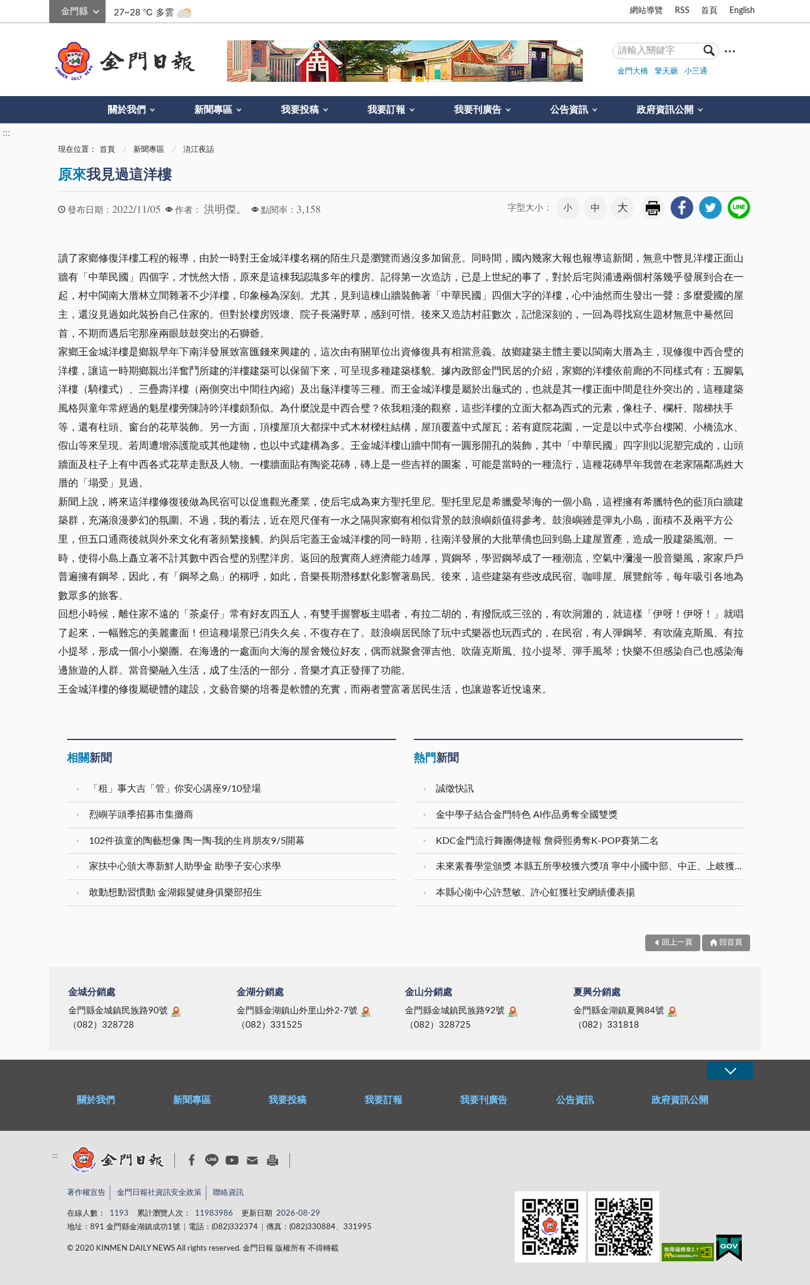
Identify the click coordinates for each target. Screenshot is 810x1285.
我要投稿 (300, 109)
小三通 (695, 71)
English (742, 11)
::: (55, 9)
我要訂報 (387, 109)
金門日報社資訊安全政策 (159, 1193)
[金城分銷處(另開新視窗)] (176, 1012)
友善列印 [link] (653, 208)
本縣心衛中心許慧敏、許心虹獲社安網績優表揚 (535, 892)
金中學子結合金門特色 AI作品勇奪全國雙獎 (527, 815)
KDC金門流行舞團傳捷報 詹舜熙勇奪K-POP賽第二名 (547, 841)
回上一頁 (677, 942)
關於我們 (127, 109)
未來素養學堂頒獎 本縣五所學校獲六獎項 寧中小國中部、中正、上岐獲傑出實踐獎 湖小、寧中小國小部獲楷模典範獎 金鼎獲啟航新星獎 (591, 866)
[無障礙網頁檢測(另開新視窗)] (688, 1254)
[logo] (122, 61)
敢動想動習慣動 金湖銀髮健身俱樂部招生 (175, 892)
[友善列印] (272, 1160)
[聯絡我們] (252, 1160)
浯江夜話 (198, 150)
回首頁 (730, 942)
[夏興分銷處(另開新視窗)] (672, 1012)
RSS (682, 11)
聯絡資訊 (228, 1193)
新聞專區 (213, 109)
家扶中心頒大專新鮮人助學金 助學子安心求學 (185, 866)
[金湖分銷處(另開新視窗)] (366, 1012)
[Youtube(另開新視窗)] (232, 1160)
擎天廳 (666, 71)
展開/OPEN (730, 1070)
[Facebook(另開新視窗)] (191, 1160)
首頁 (709, 11)
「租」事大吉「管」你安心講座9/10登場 (175, 788)
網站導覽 (646, 11)
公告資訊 (569, 109)
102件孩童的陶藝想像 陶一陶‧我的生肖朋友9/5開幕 (197, 841)
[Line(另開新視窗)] (212, 1160)
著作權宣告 (86, 1193)
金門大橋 (632, 71)
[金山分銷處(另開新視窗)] (513, 1012)
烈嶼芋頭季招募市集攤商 (141, 815)
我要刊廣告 (478, 109)
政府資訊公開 (665, 109)
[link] (682, 207)
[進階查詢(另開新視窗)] (730, 51)
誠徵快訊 (455, 788)
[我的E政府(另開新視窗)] (729, 1250)
